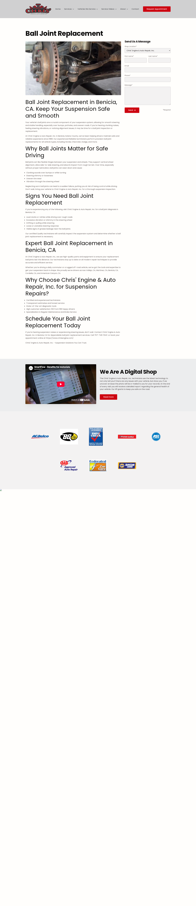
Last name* (153, 56)
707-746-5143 (101, 335)
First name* (129, 56)
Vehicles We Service (87, 9)
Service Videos (107, 9)
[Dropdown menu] (73, 9)
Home (58, 9)
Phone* (127, 75)
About (123, 9)
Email (127, 66)
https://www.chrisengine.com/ (59, 338)
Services (68, 9)
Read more (108, 397)
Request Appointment (157, 9)
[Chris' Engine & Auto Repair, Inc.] (38, 9)
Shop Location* (131, 46)
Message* (128, 85)
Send (130, 110)
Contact (135, 9)
